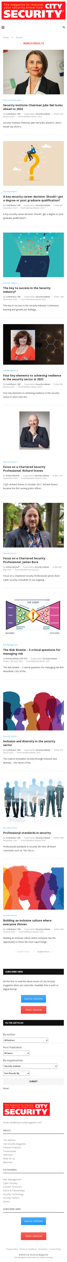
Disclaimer (43, 1249)
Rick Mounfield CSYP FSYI (16, 658)
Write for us (9, 1158)
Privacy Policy (12, 1249)
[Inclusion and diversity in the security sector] (33, 687)
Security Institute (43, 114)
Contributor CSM (13, 114)
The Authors (9, 1140)
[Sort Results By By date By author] (16, 1073)
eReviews (8, 1154)
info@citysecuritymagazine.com (26, 1122)
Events (6, 1201)
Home (6, 37)
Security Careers (10, 191)
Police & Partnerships (12, 100)
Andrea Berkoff (12, 475)
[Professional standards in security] (33, 778)
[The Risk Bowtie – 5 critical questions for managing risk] (33, 595)
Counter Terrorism (12, 1186)
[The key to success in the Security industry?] (33, 234)
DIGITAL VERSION (33, 998)
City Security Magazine (14, 1143)
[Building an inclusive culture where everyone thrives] (33, 866)
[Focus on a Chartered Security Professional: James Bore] (33, 504)
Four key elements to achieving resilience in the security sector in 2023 (32, 377)
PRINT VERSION (33, 1009)
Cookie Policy (55, 1249)
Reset (6, 1088)
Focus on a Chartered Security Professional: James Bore (24, 560)
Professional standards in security (27, 833)
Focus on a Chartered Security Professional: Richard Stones (24, 468)
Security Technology (13, 1194)
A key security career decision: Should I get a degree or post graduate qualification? (33, 198)
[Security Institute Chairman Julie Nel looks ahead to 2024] (33, 51)
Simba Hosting (46, 1257)
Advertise (7, 1162)
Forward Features (12, 1147)
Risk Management (10, 370)
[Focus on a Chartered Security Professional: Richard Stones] (33, 412)
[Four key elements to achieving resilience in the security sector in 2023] (33, 325)
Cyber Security (10, 1183)
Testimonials (9, 1151)
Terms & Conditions (28, 1249)
